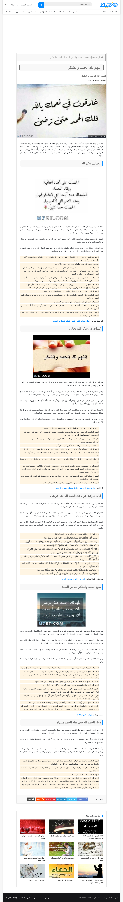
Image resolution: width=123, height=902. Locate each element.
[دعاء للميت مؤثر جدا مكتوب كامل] (61, 826)
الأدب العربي (32, 12)
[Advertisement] (61, 33)
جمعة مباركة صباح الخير (36, 880)
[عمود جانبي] (5, 5)
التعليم (68, 12)
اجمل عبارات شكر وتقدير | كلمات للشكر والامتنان (71, 321)
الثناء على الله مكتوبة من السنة (73, 579)
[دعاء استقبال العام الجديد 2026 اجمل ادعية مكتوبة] (90, 871)
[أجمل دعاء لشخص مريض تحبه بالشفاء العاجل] (32, 849)
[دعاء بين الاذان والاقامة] (61, 871)
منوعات (10, 12)
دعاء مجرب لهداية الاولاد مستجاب (62, 858)
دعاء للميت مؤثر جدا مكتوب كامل (62, 836)
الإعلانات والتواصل (12, 898)
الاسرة (75, 12)
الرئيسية (97, 57)
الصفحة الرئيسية (26, 5)
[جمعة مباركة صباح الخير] (32, 871)
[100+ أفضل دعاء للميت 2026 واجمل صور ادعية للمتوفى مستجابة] (90, 826)
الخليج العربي (42, 12)
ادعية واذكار (77, 57)
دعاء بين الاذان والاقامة (66, 880)
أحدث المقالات (14, 5)
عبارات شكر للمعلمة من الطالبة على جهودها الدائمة (75, 488)
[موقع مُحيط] (108, 5)
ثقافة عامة (52, 12)
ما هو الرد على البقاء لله (85, 715)
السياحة (61, 12)
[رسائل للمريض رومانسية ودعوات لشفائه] (32, 826)
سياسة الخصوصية (37, 898)
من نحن (47, 898)
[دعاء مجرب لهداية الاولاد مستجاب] (61, 849)
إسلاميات (88, 57)
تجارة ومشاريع (20, 12)
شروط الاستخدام (24, 898)
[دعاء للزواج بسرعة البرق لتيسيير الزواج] (90, 849)
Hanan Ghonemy (100, 80)
